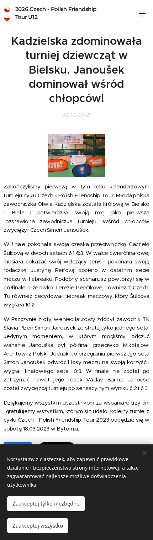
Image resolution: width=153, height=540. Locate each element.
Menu (142, 13)
